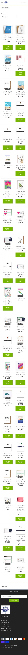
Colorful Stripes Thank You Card (20, 373)
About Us (4, 620)
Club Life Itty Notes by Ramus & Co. (20, 348)
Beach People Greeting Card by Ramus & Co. (7, 113)
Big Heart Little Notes (20, 219)
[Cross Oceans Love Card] (20, 420)
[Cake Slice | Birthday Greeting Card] (8, 292)
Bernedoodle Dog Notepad (7, 138)
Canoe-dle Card (20, 298)
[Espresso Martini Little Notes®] (20, 560)
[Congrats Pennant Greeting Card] (8, 394)
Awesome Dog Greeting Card (7, 92)
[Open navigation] (2, 2)
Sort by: (3, 14)
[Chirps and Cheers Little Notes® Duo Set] (20, 320)
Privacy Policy (5, 626)
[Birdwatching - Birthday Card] (20, 240)
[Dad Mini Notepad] (20, 447)
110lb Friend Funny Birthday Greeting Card (7, 37)
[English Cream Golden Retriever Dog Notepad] (20, 530)
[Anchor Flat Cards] (20, 59)
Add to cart (7, 47)
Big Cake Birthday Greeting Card (7, 193)
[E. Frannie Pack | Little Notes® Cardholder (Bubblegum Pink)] (20, 499)
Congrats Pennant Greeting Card (7, 402)
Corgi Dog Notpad (20, 401)
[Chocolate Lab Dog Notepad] (8, 340)
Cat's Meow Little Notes (7, 326)
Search (3, 618)
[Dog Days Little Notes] (8, 499)
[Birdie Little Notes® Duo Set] (8, 240)
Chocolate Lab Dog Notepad (7, 347)
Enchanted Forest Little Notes (7, 538)
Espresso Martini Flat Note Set (7, 567)
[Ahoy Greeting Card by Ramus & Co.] (8, 59)
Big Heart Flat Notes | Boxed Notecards (7, 220)
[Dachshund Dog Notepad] (8, 447)
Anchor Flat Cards (20, 66)
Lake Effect (14, 645)
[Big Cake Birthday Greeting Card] (8, 185)
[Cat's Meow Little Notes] (8, 320)
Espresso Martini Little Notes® (20, 567)
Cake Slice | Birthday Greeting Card (7, 300)
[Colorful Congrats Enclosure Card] (8, 366)
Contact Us (4, 616)
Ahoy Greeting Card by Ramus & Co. (7, 67)
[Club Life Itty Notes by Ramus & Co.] (20, 340)
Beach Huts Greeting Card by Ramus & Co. (20, 92)
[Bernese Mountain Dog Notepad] (20, 131)
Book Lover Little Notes (20, 273)
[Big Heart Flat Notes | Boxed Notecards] (8, 213)
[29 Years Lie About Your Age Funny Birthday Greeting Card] (20, 30)
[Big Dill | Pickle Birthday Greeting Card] (20, 185)
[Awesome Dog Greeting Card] (8, 85)
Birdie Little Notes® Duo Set (7, 247)
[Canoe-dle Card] (20, 292)
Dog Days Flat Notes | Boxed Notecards (20, 481)
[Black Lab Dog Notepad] (8, 266)
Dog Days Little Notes (7, 506)
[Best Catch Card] (8, 159)
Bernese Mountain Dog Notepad (20, 139)
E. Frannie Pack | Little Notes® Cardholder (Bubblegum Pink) (20, 509)
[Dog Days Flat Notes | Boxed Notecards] (20, 473)
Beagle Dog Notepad (20, 112)
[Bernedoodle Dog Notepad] (8, 131)
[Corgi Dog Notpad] (20, 394)
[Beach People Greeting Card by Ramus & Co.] (8, 105)
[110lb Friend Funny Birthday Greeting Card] (8, 30)
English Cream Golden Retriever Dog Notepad (20, 539)
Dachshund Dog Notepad (7, 454)
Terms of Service (6, 630)
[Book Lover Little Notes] (20, 266)
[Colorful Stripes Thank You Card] (20, 366)
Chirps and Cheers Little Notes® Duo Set (20, 327)
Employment (5, 622)
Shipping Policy (6, 628)
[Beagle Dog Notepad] (20, 105)
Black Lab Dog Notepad (7, 273)
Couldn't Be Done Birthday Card (7, 428)
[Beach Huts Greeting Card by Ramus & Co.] (20, 85)
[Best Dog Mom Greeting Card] (20, 159)
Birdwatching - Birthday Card (20, 247)
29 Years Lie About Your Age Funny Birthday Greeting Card (20, 38)
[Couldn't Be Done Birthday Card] (8, 420)
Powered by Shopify (6, 647)
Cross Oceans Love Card (20, 427)
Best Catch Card (7, 165)
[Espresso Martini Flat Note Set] (8, 560)
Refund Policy (5, 624)
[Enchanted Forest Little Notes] (8, 530)
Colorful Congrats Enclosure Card (7, 374)
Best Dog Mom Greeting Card (20, 166)
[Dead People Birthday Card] (8, 473)
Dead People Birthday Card (7, 480)
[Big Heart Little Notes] (20, 213)
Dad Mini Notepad (20, 454)
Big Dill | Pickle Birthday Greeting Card (20, 193)
